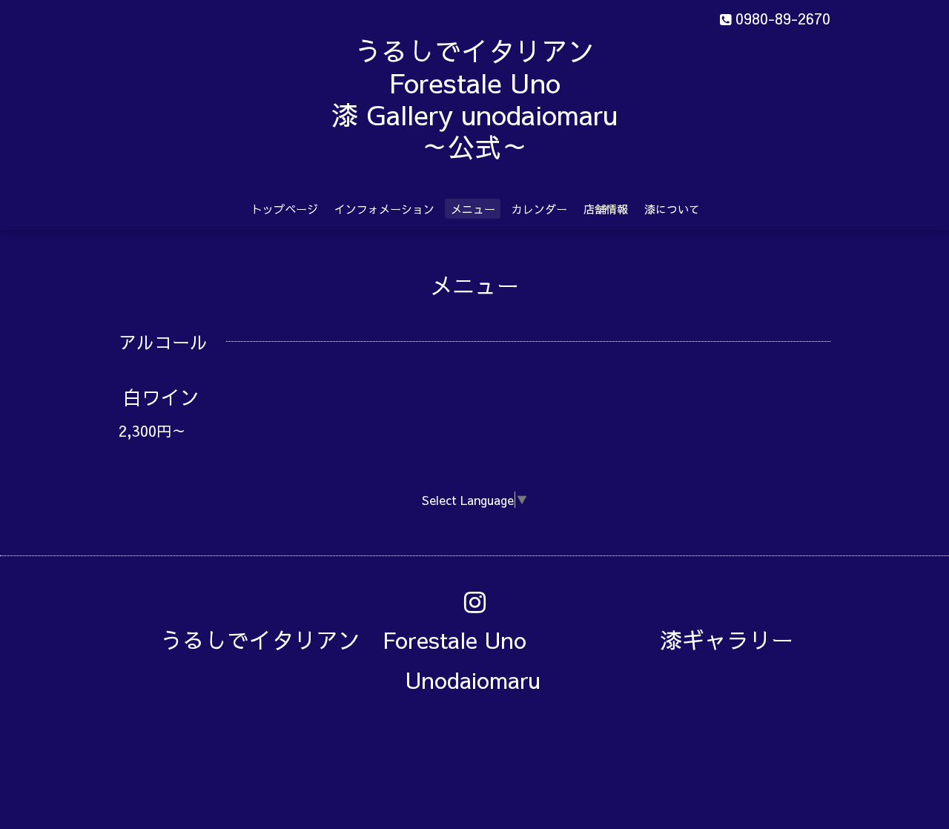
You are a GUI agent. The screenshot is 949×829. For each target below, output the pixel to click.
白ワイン (170, 396)
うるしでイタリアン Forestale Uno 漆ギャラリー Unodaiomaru (488, 659)
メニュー (473, 209)
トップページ (284, 209)
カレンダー (539, 209)
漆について (672, 209)
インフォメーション (384, 209)
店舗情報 (605, 209)
